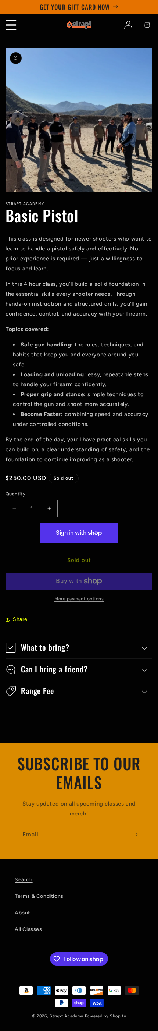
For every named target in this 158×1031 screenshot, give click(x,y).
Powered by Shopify (105, 1016)
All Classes (28, 929)
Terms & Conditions (39, 896)
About (22, 913)
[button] (79, 647)
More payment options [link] (79, 598)
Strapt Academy (67, 1016)
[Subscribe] (135, 834)
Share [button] (20, 619)
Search (24, 880)
